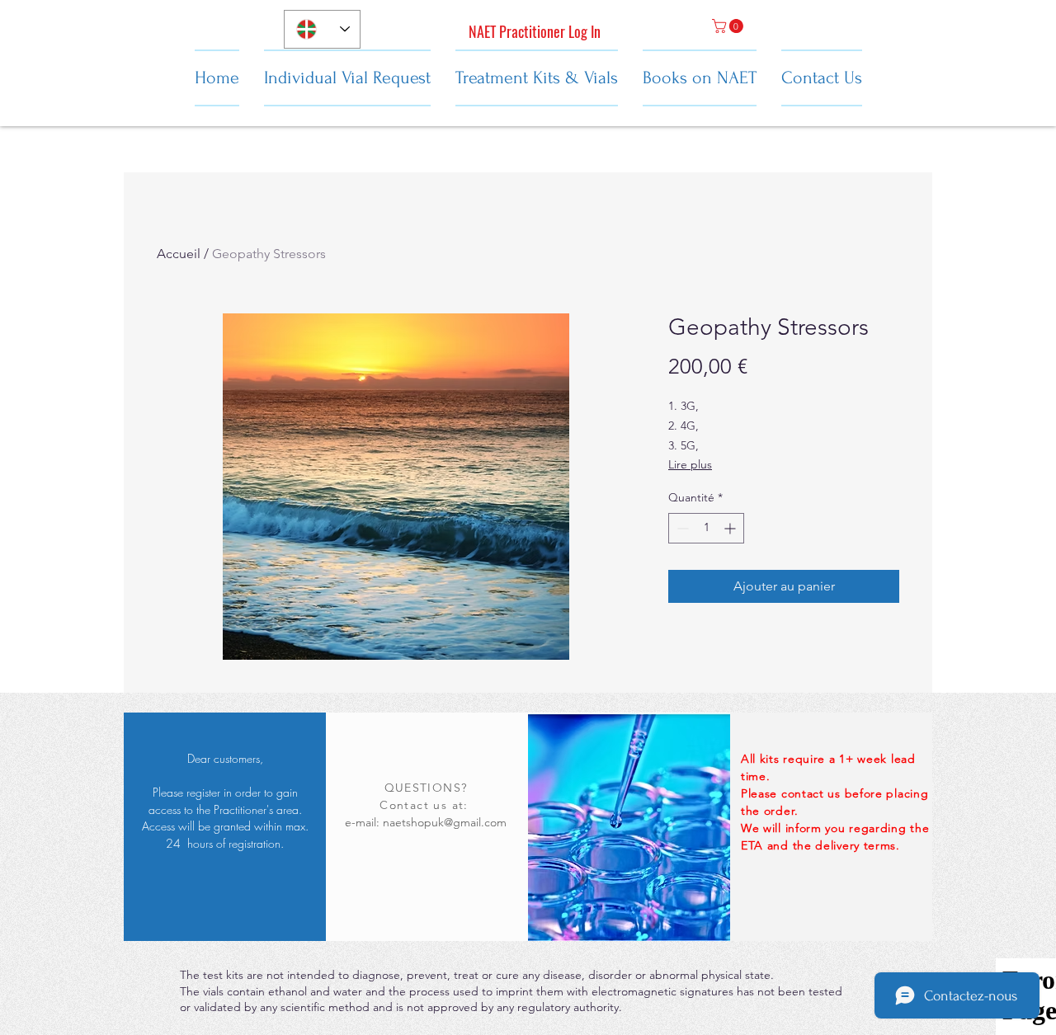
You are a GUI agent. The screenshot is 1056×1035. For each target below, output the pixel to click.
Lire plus (690, 464)
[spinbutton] (706, 528)
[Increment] (731, 528)
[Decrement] (681, 528)
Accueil (178, 253)
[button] (729, 26)
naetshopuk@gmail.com (445, 822)
